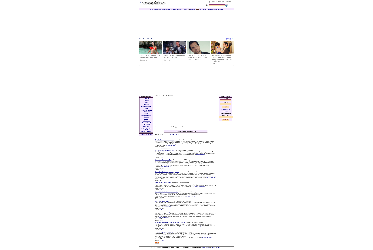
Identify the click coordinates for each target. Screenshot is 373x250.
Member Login (203, 9)
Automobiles (146, 121)
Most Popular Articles (164, 9)
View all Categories (146, 134)
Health (162, 157)
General (146, 100)
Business (146, 98)
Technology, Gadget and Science (146, 111)
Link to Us (221, 9)
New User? (225, 111)
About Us (220, 1)
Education (146, 104)
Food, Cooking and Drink (146, 128)
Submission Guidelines (183, 9)
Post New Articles (212, 9)
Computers (146, 126)
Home (212, 1)
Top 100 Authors (153, 9)
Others (146, 119)
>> (178, 134)
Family (162, 240)
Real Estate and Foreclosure (146, 123)
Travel (146, 108)
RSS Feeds (193, 9)
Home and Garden (146, 106)
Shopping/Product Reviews (146, 116)
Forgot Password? (225, 109)
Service (146, 113)
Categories (173, 9)
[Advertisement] (186, 24)
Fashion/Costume (165, 148)
